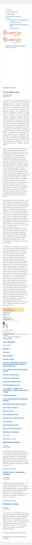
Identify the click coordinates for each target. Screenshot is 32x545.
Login (4, 316)
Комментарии (7, 95)
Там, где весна (9, 342)
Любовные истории (9, 87)
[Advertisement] (16, 66)
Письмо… (6, 349)
